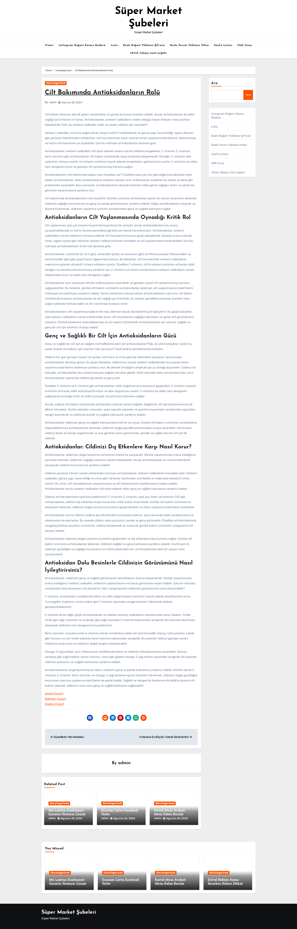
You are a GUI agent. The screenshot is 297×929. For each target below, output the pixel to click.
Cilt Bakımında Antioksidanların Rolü (102, 92)
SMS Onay (244, 45)
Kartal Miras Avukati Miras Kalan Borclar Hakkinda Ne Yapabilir (171, 814)
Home (49, 45)
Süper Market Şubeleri (68, 912)
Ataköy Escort (54, 704)
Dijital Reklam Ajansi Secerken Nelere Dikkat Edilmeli (225, 883)
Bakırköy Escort (55, 699)
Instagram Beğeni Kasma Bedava (82, 45)
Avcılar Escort (54, 693)
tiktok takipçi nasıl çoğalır (148, 53)
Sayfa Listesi (223, 45)
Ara (214, 83)
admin (53, 102)
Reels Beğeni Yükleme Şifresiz (144, 45)
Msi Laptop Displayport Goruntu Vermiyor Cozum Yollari (67, 814)
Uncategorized (55, 83)
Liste (114, 45)
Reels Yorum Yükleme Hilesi (189, 45)
